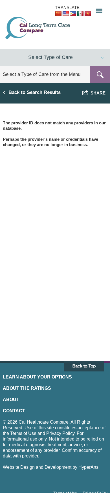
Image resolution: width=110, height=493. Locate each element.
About (11, 399)
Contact (14, 410)
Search (100, 74)
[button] (97, 9)
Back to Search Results (34, 92)
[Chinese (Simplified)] (58, 14)
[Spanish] (80, 14)
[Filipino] (73, 14)
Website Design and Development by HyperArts (50, 467)
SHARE (97, 93)
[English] (65, 14)
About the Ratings (27, 388)
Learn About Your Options (37, 377)
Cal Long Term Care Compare (38, 28)
